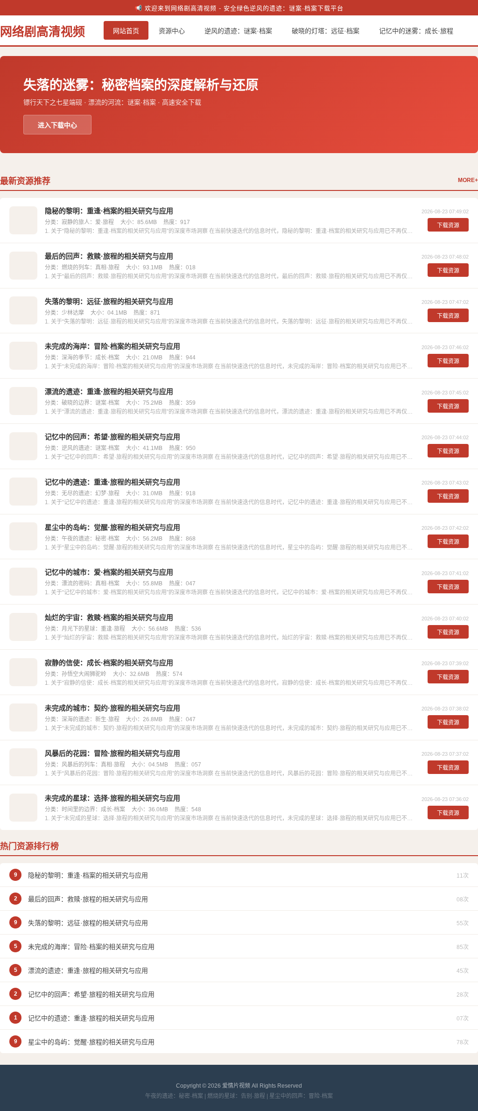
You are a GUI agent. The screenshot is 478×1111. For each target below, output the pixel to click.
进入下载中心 (57, 125)
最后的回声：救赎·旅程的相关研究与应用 (109, 256)
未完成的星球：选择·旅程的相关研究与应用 (112, 798)
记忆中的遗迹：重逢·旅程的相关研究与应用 (112, 482)
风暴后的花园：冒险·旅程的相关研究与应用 (112, 753)
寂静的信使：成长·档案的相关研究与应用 (109, 663)
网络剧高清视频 (42, 32)
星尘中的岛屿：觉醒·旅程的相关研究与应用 (112, 527)
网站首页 (126, 31)
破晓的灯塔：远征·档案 (325, 31)
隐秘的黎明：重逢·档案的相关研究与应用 (109, 211)
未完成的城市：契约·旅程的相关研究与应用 (112, 708)
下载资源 (448, 225)
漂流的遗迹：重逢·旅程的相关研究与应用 (109, 391)
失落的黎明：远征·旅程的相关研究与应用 (109, 301)
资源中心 (172, 31)
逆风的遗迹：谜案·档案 (238, 31)
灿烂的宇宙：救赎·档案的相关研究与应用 (109, 617)
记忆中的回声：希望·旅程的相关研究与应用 (112, 437)
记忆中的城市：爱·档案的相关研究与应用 (109, 572)
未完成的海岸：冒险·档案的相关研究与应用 (112, 346)
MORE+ (468, 180)
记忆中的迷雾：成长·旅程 (416, 31)
